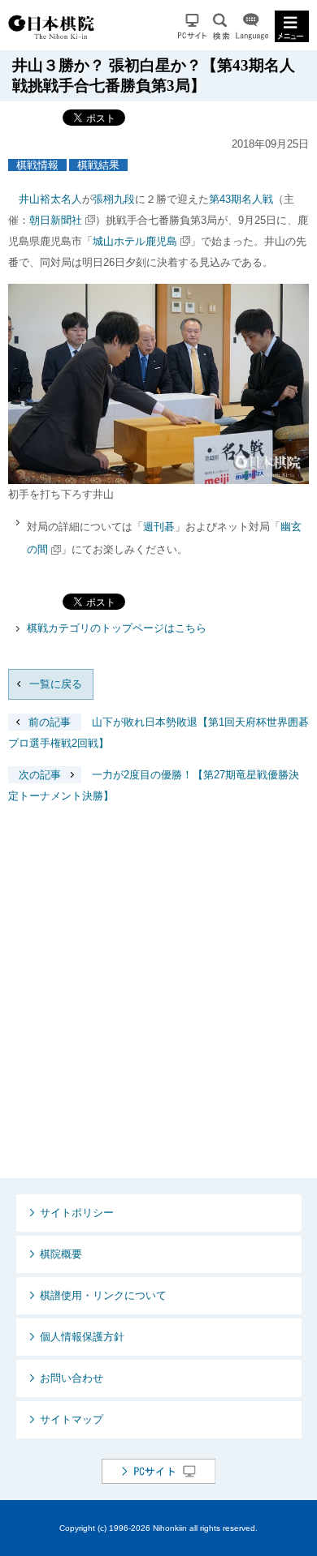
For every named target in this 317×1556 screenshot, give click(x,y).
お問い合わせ (71, 1378)
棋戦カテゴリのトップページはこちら (116, 628)
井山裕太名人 (50, 199)
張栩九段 (114, 199)
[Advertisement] (158, 1004)
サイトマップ (71, 1419)
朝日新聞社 (55, 220)
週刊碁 (159, 527)
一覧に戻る (55, 684)
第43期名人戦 (241, 199)
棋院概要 (61, 1254)
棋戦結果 (98, 165)
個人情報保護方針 (82, 1337)
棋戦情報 (37, 165)
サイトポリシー (77, 1213)
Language (252, 26)
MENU (292, 26)
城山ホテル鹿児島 (135, 241)
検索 (221, 26)
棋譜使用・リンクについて (103, 1295)
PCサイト (192, 26)
